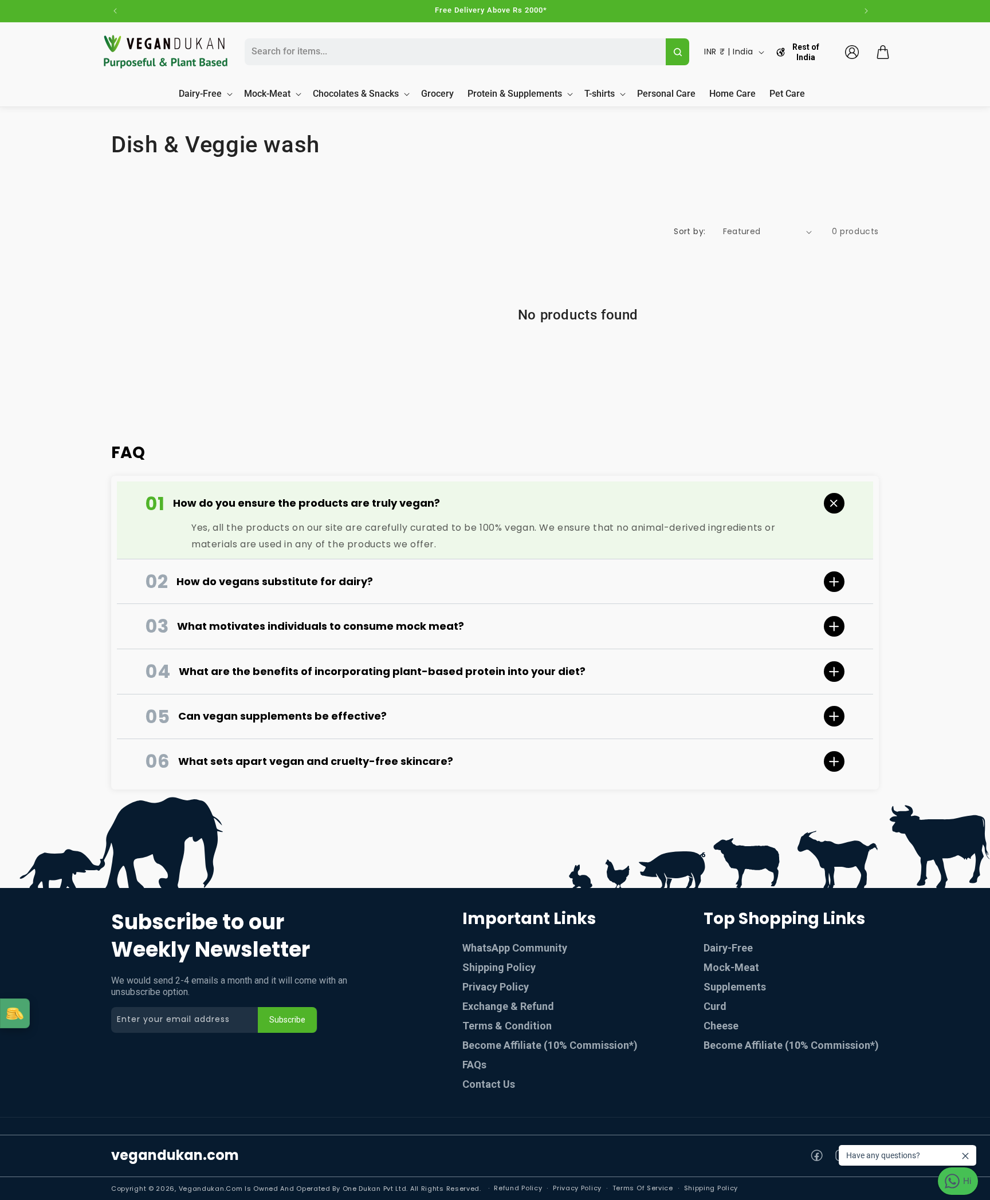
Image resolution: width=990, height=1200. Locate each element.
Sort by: (689, 231)
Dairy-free (728, 948)
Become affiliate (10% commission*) (791, 1045)
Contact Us (488, 1084)
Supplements (735, 987)
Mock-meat (731, 967)
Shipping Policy (499, 967)
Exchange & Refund (508, 1006)
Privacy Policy (495, 987)
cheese (721, 1026)
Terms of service (642, 1188)
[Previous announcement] (115, 11)
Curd (715, 1006)
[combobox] (453, 52)
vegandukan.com (175, 1155)
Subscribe (287, 1019)
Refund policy (518, 1188)
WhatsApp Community (514, 948)
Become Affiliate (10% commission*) (550, 1045)
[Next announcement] (866, 11)
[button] (883, 52)
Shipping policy (711, 1188)
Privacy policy (577, 1188)
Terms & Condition (507, 1026)
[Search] (677, 51)
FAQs (474, 1065)
